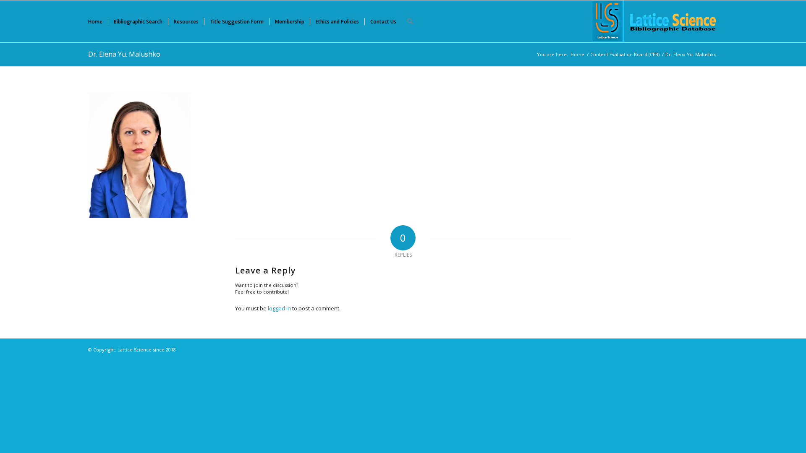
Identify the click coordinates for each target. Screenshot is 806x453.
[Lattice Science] (655, 21)
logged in (279, 308)
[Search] (410, 21)
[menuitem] (95, 21)
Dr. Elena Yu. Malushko (124, 54)
